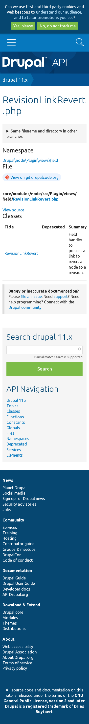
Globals (13, 428)
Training (9, 533)
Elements (14, 455)
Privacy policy (14, 668)
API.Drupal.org (15, 594)
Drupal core (12, 612)
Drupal (11, 706)
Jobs (6, 509)
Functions (15, 417)
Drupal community (25, 307)
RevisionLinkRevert (21, 253)
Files (10, 433)
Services (13, 449)
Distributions (14, 628)
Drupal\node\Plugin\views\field (30, 160)
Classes (13, 411)
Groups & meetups (19, 549)
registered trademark (47, 706)
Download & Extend (21, 605)
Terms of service (17, 663)
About (8, 639)
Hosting (9, 538)
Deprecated (16, 444)
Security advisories (19, 504)
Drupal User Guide (18, 583)
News (7, 480)
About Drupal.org (17, 657)
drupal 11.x (14, 80)
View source (13, 210)
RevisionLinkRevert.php (36, 199)
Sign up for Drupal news (23, 498)
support (61, 296)
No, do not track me (58, 26)
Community (13, 520)
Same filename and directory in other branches (41, 134)
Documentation (17, 570)
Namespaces (17, 438)
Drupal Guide (14, 578)
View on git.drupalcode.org (34, 177)
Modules (10, 617)
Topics (12, 406)
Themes (9, 623)
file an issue (31, 296)
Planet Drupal (14, 487)
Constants (15, 422)
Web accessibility (17, 646)
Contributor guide (18, 543)
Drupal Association (19, 652)
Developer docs (16, 589)
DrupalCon (12, 555)
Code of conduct (17, 560)
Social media (13, 493)
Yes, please (23, 26)
